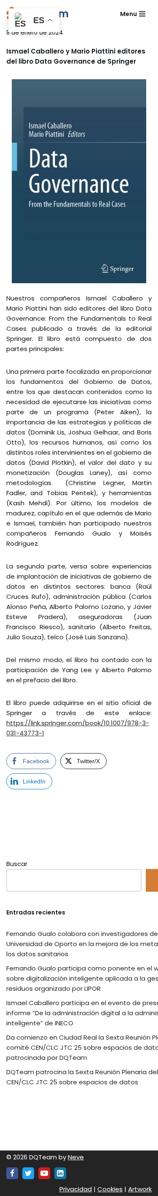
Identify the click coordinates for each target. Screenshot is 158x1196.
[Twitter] (28, 1173)
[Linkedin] (60, 1173)
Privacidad (75, 1189)
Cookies (110, 1189)
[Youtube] (44, 1173)
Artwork (140, 1189)
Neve (76, 1157)
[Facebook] (12, 1173)
